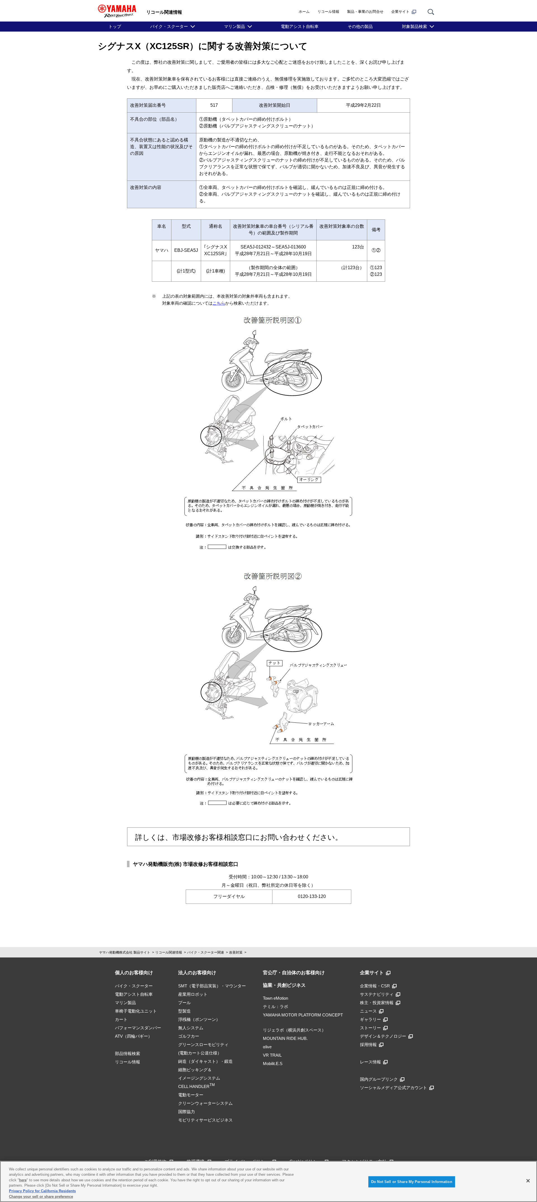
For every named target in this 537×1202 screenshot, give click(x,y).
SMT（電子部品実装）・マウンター (212, 985)
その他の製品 (360, 26)
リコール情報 (328, 12)
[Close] (528, 1181)
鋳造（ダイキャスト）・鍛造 (205, 1061)
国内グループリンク (379, 1079)
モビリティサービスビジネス (205, 1120)
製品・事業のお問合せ (365, 12)
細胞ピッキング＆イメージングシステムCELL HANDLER (199, 1078)
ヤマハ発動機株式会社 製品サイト (124, 952)
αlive (267, 1046)
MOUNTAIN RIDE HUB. (285, 1038)
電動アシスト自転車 (300, 26)
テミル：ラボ (275, 1006)
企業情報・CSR (375, 985)
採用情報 (368, 1044)
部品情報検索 (127, 1053)
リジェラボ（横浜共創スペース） (294, 1030)
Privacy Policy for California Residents (42, 1191)
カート (121, 1019)
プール (184, 1002)
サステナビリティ (377, 994)
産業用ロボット (193, 994)
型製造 (184, 1011)
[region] (268, 1181)
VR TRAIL (272, 1055)
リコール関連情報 (168, 952)
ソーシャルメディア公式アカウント (393, 1087)
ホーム (304, 12)
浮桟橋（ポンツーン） (199, 1019)
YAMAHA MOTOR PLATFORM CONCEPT (303, 1015)
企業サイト (400, 12)
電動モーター (190, 1094)
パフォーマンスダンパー (138, 1027)
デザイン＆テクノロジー (383, 1036)
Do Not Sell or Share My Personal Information (411, 1182)
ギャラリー (370, 1019)
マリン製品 (234, 26)
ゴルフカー (188, 1036)
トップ (115, 26)
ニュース (368, 1011)
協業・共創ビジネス (284, 985)
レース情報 (370, 1061)
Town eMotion (275, 998)
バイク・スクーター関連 (205, 952)
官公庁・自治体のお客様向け (294, 972)
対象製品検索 (414, 26)
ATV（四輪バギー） (133, 1036)
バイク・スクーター (169, 26)
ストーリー (370, 1027)
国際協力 (186, 1111)
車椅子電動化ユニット (136, 1011)
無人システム (190, 1027)
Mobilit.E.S (272, 1063)
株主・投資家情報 (377, 1002)
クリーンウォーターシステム (205, 1103)
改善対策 (235, 952)
